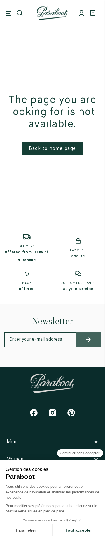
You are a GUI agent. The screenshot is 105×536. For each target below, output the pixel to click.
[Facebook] (34, 412)
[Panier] (93, 13)
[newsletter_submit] (88, 339)
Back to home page (52, 148)
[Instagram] (52, 412)
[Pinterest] (71, 412)
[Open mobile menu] (8, 13)
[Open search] (20, 13)
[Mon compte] (82, 13)
